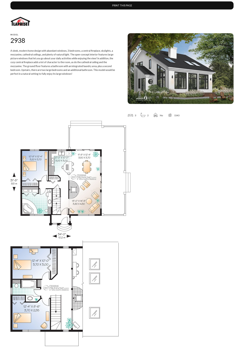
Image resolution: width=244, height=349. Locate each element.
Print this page (122, 5)
